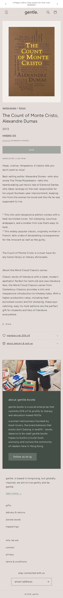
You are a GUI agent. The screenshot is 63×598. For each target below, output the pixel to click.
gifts (8, 505)
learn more (14, 493)
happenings (12, 526)
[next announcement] (57, 4)
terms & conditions (16, 561)
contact (10, 547)
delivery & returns (15, 512)
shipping (6, 141)
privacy (10, 554)
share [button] (8, 324)
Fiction (22, 108)
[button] (6, 12)
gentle (36, 594)
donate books (13, 519)
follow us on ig (22, 456)
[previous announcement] (5, 4)
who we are (12, 540)
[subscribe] (47, 582)
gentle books (9, 108)
